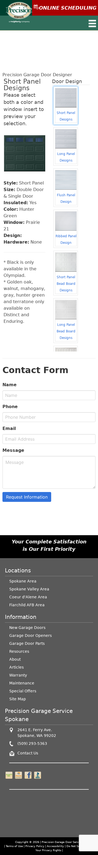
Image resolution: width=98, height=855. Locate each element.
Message (13, 450)
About (15, 659)
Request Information (27, 497)
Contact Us (27, 753)
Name (9, 384)
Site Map (17, 699)
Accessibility (55, 846)
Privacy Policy (34, 846)
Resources (19, 651)
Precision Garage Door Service (62, 842)
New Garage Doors (27, 627)
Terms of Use (14, 846)
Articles (16, 667)
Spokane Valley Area (29, 589)
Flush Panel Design (66, 198)
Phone (10, 406)
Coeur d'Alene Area (28, 597)
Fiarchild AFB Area (27, 605)
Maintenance (21, 683)
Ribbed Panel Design (66, 239)
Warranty (18, 675)
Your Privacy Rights (48, 850)
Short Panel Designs (66, 116)
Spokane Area (22, 581)
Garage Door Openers (30, 635)
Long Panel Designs (66, 157)
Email (9, 428)
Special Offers (22, 691)
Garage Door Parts (27, 643)
